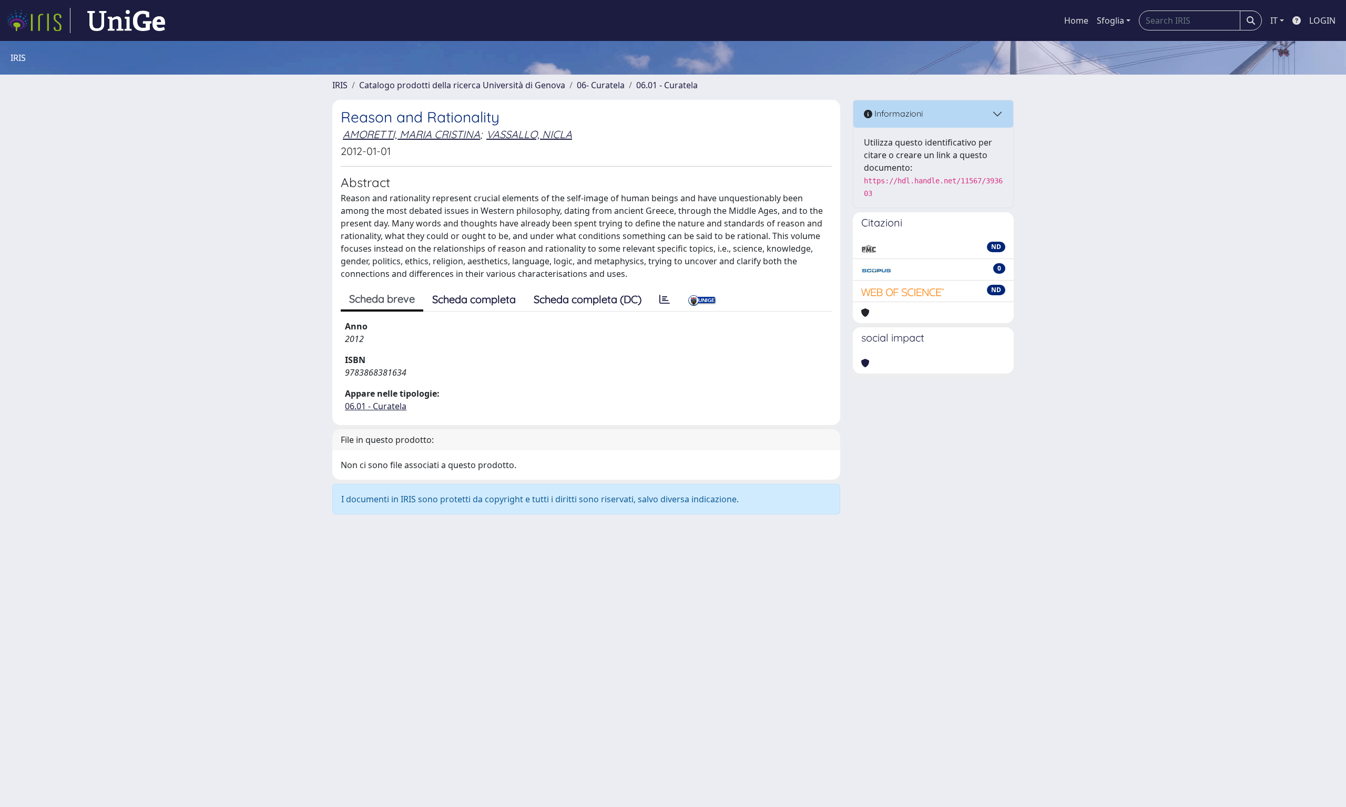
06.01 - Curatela (667, 85)
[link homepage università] (126, 20)
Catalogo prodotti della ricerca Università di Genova (462, 85)
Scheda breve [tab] (382, 298)
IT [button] (1274, 20)
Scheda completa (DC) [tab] (587, 299)
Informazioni (897, 113)
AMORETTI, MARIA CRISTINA (411, 134)
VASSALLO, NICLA (529, 134)
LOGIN (1322, 20)
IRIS (340, 85)
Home (1076, 20)
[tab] (664, 299)
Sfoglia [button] (1110, 20)
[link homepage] (38, 20)
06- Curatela (601, 85)
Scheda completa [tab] (474, 299)
